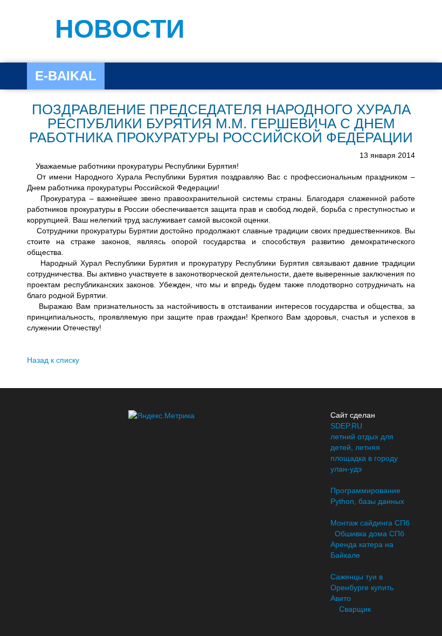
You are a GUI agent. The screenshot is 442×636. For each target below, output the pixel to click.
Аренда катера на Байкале (361, 549)
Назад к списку (53, 360)
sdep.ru (346, 425)
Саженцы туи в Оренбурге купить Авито (361, 587)
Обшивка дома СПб (369, 533)
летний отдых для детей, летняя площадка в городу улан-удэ (364, 452)
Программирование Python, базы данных (367, 496)
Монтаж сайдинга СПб (370, 523)
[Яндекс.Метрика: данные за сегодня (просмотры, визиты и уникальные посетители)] (161, 415)
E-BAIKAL (65, 75)
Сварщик (355, 609)
